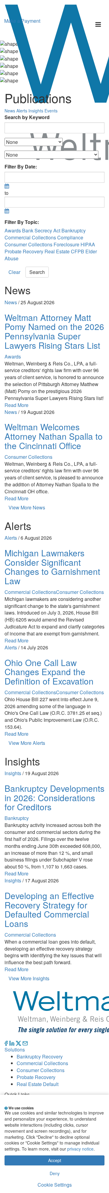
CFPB (77, 251)
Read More (16, 405)
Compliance (70, 237)
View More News (26, 507)
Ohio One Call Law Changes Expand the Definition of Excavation (49, 671)
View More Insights (28, 978)
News (10, 111)
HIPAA (88, 244)
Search (37, 271)
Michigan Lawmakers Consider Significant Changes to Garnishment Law (52, 567)
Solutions (15, 1049)
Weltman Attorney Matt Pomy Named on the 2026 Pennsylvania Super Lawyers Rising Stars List (54, 331)
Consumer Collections (28, 244)
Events (51, 111)
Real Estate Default (37, 1084)
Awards (13, 230)
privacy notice (80, 1149)
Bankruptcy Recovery (40, 1056)
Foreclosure (66, 244)
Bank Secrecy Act (41, 230)
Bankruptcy (73, 230)
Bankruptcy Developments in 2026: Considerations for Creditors (54, 797)
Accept (54, 1160)
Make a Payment (22, 20)
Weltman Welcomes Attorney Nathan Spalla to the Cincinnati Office (54, 436)
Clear (14, 271)
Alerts (21, 111)
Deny (55, 1173)
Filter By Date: (21, 166)
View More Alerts (26, 742)
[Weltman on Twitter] (18, 1042)
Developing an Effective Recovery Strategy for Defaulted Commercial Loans (49, 909)
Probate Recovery (24, 251)
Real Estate (57, 251)
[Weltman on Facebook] (6, 1042)
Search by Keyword (27, 117)
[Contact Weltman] (25, 1042)
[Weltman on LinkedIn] (12, 1042)
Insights (35, 111)
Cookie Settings (55, 1184)
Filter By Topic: (22, 222)
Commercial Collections (30, 237)
